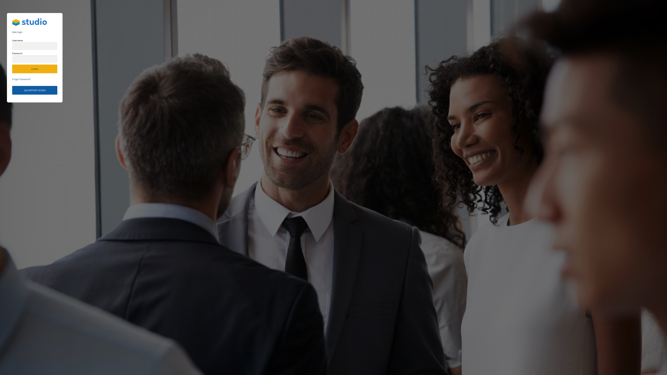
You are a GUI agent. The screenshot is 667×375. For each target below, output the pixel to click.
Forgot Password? (21, 79)
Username (17, 40)
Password (17, 53)
